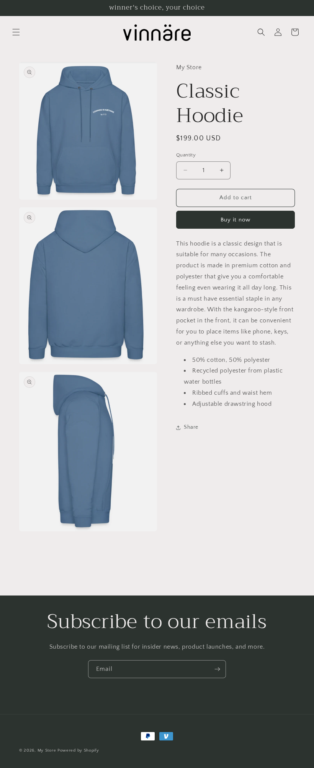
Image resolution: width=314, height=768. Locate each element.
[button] (16, 32)
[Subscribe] (217, 669)
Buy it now (235, 219)
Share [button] (191, 427)
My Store (47, 750)
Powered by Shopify (78, 750)
